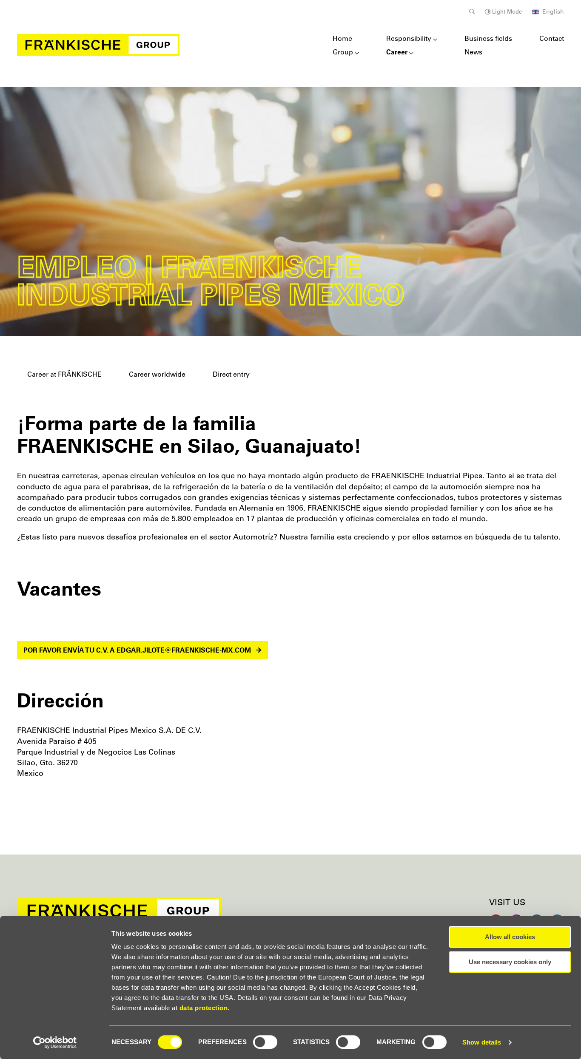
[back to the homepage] (98, 45)
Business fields (488, 38)
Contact (551, 38)
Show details (481, 1042)
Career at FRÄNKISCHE (64, 374)
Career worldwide (157, 374)
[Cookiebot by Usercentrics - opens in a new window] (55, 1042)
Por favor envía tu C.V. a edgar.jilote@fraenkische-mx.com (137, 650)
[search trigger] (472, 12)
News (473, 52)
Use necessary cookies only (510, 961)
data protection (203, 1007)
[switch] (265, 1042)
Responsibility (408, 38)
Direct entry (231, 374)
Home (342, 38)
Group (343, 52)
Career (396, 52)
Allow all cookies (510, 936)
